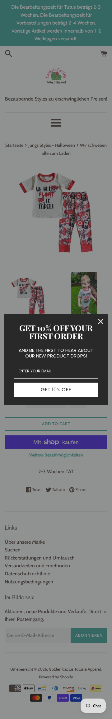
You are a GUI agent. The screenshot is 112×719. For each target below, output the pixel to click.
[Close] (100, 321)
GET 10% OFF (56, 389)
